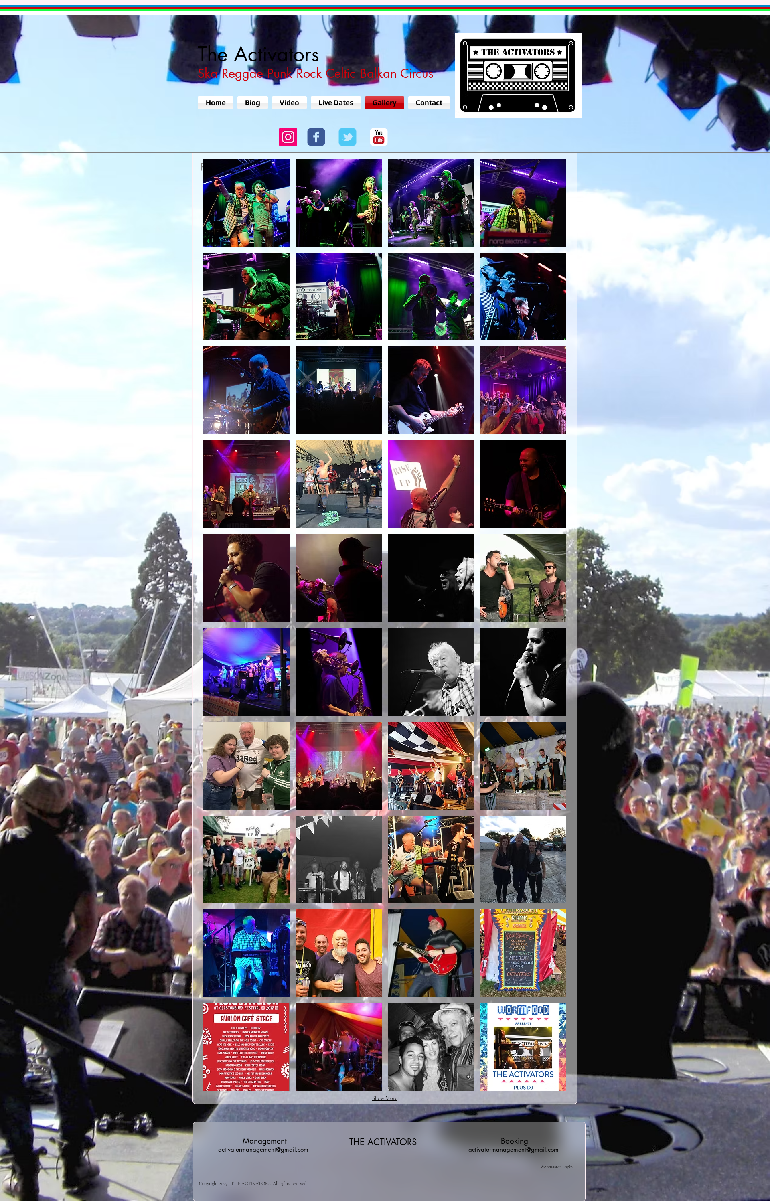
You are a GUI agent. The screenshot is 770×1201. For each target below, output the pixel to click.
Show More (384, 1098)
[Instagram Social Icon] (288, 137)
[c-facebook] (316, 137)
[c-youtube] (379, 137)
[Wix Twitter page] (347, 137)
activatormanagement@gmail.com (263, 1149)
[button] (246, 203)
